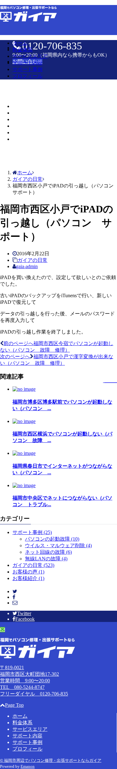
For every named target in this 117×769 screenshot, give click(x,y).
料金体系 (22, 49)
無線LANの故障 (46, 558)
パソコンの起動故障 (52, 539)
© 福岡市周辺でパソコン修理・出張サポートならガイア (50, 760)
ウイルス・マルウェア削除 (58, 545)
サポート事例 (27, 69)
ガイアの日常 (32, 260)
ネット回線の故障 (48, 552)
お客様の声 (28, 571)
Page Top (14, 705)
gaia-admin (27, 266)
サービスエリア (29, 56)
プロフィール (27, 76)
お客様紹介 (28, 578)
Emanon (28, 766)
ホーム (19, 43)
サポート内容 (27, 62)
